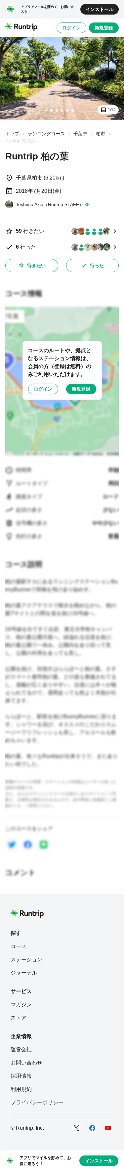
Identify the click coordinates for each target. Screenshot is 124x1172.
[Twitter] (76, 1128)
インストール (99, 9)
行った (97, 265)
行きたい (36, 265)
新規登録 (104, 27)
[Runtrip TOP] (21, 27)
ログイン (71, 27)
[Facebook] (92, 1128)
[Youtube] (108, 1128)
